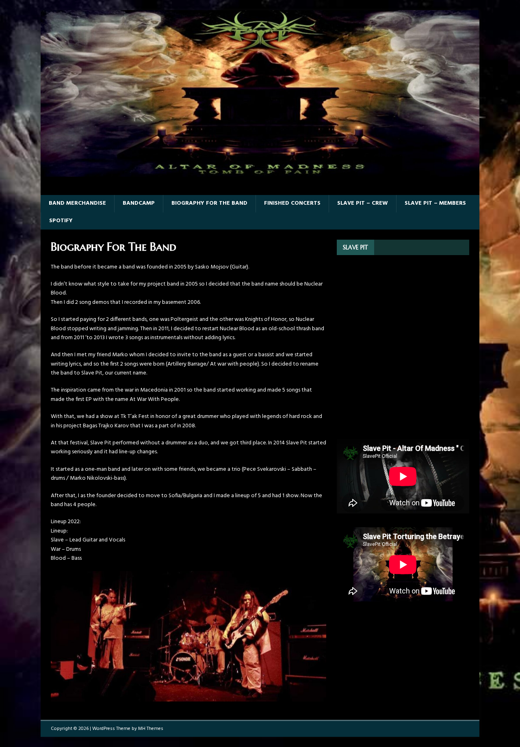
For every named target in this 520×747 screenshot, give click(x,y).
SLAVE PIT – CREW (362, 203)
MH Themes (150, 729)
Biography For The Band (209, 203)
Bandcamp (139, 203)
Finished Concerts (292, 203)
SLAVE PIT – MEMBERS (435, 203)
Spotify (61, 220)
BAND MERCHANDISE (77, 203)
